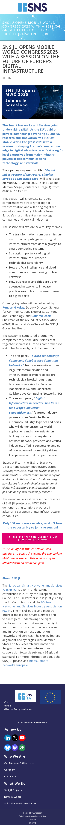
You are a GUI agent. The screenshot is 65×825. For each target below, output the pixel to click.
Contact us (10, 776)
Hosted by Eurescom (32, 813)
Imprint (32, 823)
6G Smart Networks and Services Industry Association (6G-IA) (32, 606)
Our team (9, 769)
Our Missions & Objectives (19, 763)
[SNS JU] (32, 7)
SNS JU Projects (13, 790)
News (7, 796)
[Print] (11, 77)
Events (17, 796)
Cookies (32, 819)
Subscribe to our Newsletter (20, 803)
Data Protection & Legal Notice (32, 816)
